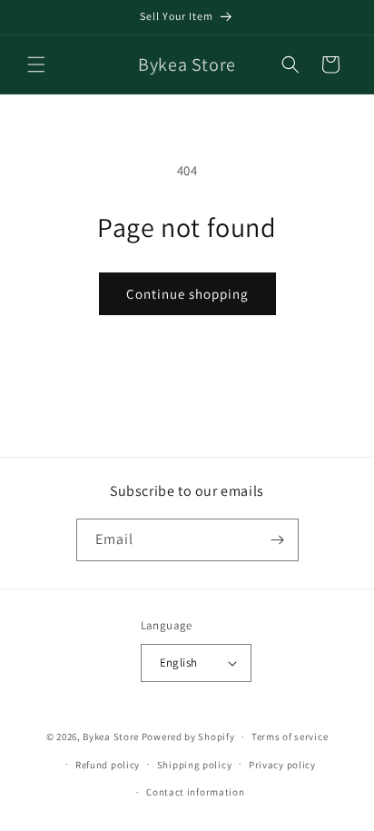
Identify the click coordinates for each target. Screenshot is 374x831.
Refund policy (107, 764)
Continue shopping (187, 293)
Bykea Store (111, 736)
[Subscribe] (278, 540)
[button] (36, 64)
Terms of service (289, 736)
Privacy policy (282, 764)
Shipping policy (194, 764)
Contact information (195, 792)
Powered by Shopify (188, 736)
